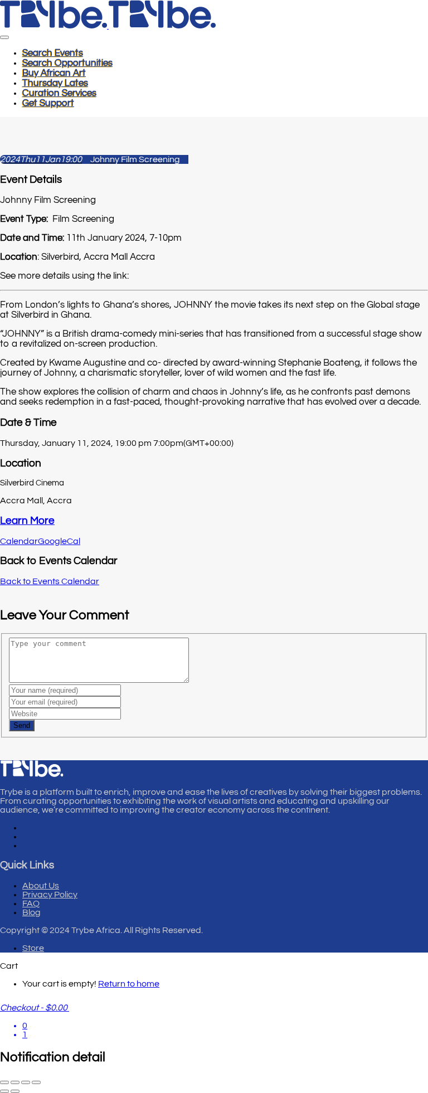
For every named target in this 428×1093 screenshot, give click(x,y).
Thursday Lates (55, 83)
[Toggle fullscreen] (15, 1082)
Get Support (48, 103)
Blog (31, 912)
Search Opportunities (67, 63)
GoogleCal (59, 541)
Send (21, 725)
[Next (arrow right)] (15, 1091)
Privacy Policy (49, 894)
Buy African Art (54, 73)
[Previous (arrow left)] (4, 1091)
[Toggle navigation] (4, 37)
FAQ (31, 903)
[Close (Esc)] (36, 1082)
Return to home (128, 983)
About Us (40, 885)
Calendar (19, 541)
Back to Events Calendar (49, 581)
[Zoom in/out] (4, 1082)
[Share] (25, 1082)
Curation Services (59, 93)
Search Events (52, 53)
